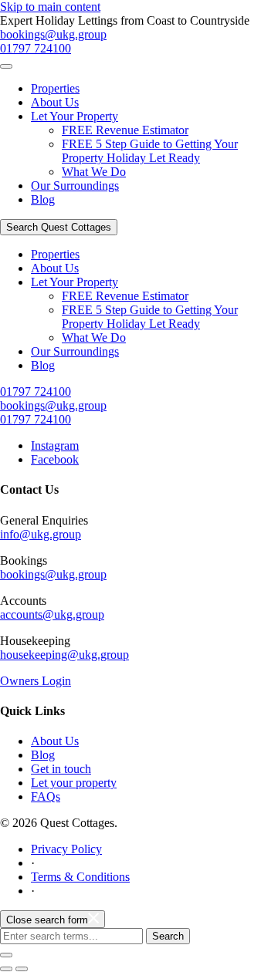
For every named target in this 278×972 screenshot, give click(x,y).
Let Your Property (74, 116)
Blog (43, 199)
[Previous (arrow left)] (6, 969)
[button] (6, 66)
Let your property (74, 782)
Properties (55, 88)
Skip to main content (50, 6)
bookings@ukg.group (53, 34)
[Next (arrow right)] (21, 969)
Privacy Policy (66, 849)
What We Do (94, 171)
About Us (55, 102)
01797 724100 (35, 48)
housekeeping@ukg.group (64, 654)
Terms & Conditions (80, 876)
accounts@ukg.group (52, 614)
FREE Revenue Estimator (125, 130)
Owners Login (35, 680)
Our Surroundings (75, 185)
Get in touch (61, 768)
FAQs (45, 796)
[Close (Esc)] (6, 955)
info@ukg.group (40, 534)
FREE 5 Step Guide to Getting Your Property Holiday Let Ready (150, 150)
